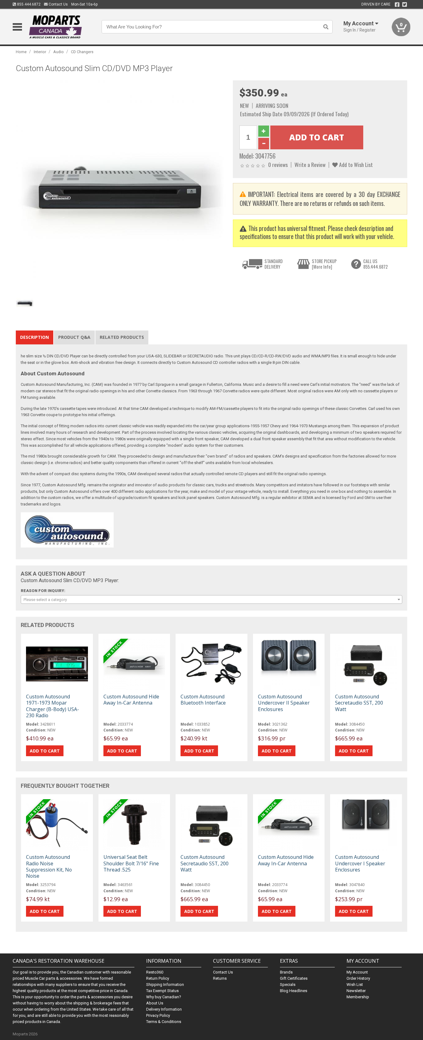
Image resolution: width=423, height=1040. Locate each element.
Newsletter (356, 990)
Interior (40, 51)
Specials (287, 984)
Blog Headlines (293, 990)
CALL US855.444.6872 (375, 264)
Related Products (122, 337)
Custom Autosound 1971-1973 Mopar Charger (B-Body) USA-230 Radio (52, 706)
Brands (286, 972)
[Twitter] (404, 5)
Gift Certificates (293, 978)
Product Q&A (74, 337)
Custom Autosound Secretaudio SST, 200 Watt (359, 702)
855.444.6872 (28, 4)
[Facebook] (397, 5)
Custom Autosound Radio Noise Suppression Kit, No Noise (49, 866)
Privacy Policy (158, 1015)
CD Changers (82, 51)
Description (34, 337)
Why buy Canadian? (163, 997)
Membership (358, 997)
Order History (358, 978)
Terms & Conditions (163, 1021)
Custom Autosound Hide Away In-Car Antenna (131, 699)
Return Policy (157, 978)
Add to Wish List (355, 164)
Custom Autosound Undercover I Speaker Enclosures (360, 863)
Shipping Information (165, 984)
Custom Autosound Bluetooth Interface (203, 699)
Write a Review (309, 164)
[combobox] (211, 599)
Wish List (355, 984)
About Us (154, 1003)
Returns (220, 978)
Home (21, 51)
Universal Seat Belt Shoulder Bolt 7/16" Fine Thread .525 (131, 863)
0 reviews (278, 164)
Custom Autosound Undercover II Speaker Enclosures (284, 702)
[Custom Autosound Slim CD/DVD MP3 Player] (121, 185)
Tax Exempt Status (162, 990)
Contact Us (58, 4)
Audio (58, 51)
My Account (357, 972)
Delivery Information (164, 1009)
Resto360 (154, 972)
